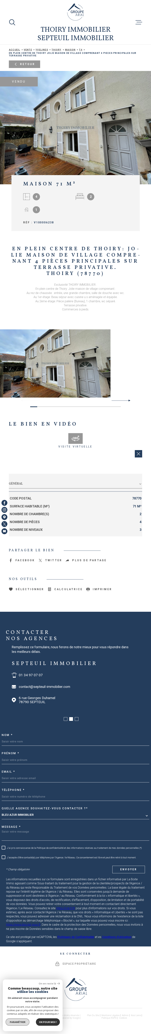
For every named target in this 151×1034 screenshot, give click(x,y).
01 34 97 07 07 (31, 675)
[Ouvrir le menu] (139, 22)
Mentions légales (110, 1015)
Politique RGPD (109, 1018)
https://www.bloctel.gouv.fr (23, 924)
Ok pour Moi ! (48, 1022)
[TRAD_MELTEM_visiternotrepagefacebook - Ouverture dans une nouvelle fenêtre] (4, 503)
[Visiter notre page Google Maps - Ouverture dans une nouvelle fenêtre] (4, 517)
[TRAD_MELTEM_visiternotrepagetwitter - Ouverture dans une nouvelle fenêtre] (4, 524)
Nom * (7, 735)
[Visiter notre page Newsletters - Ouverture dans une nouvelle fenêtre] (4, 531)
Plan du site (93, 1015)
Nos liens (136, 1015)
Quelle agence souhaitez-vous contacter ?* (45, 808)
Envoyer (128, 869)
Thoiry (56, 49)
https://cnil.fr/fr (65, 908)
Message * (11, 826)
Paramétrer (17, 1022)
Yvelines (42, 49)
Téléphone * (13, 790)
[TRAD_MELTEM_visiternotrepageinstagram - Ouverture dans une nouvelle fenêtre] (4, 510)
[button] (127, 400)
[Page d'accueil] (75, 12)
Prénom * (10, 753)
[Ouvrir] (12, 22)
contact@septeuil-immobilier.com (44, 687)
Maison (70, 49)
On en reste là (47, 983)
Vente (28, 49)
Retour (27, 64)
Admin (125, 1015)
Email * (8, 771)
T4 (80, 49)
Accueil (14, 49)
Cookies (123, 1018)
